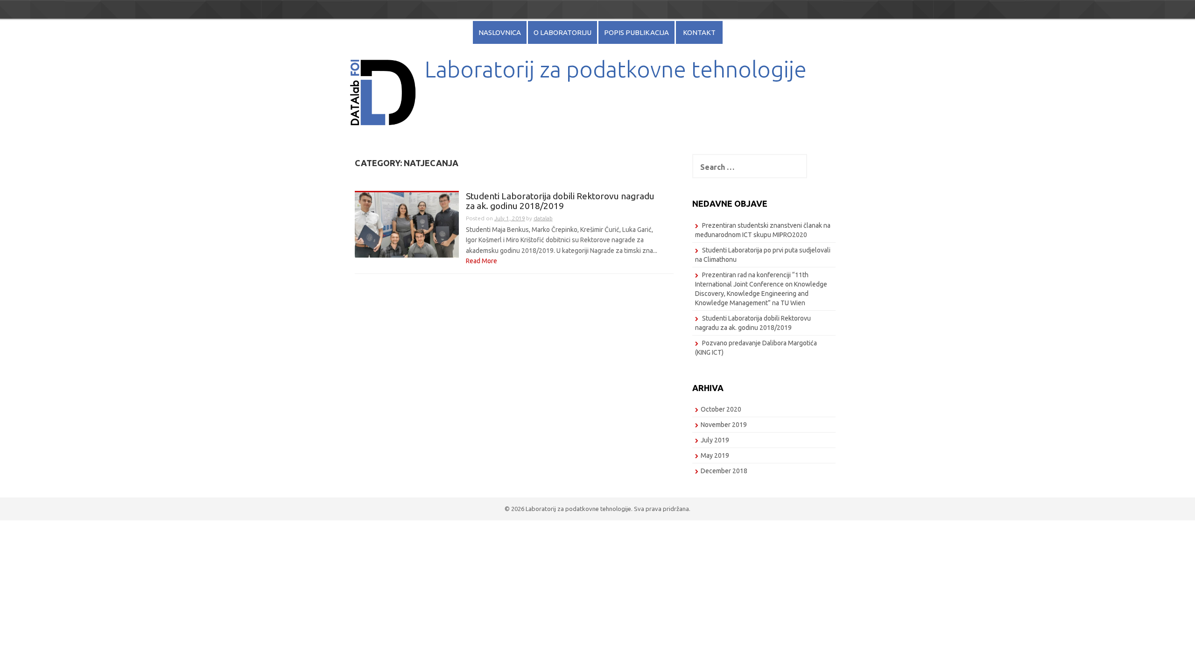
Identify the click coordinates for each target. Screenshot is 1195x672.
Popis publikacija (636, 32)
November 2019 (724, 424)
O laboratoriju (562, 32)
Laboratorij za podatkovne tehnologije (616, 69)
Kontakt (699, 32)
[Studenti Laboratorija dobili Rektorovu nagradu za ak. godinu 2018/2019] (407, 224)
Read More (481, 261)
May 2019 (715, 455)
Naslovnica (499, 32)
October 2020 (721, 409)
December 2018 (724, 471)
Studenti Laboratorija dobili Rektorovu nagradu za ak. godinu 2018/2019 (560, 201)
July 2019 (715, 440)
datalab (543, 218)
